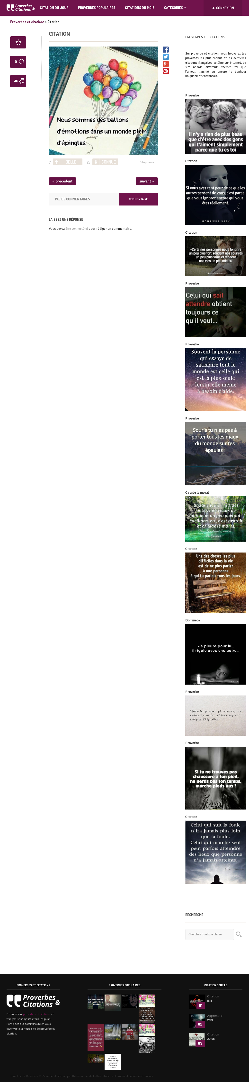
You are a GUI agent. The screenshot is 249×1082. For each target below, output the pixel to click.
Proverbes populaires (96, 8)
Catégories (173, 8)
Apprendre (214, 1016)
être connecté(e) (76, 229)
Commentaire (138, 199)
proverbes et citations (37, 1014)
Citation (59, 34)
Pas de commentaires (72, 199)
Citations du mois (139, 8)
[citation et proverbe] (21, 8)
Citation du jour (54, 8)
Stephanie (147, 162)
